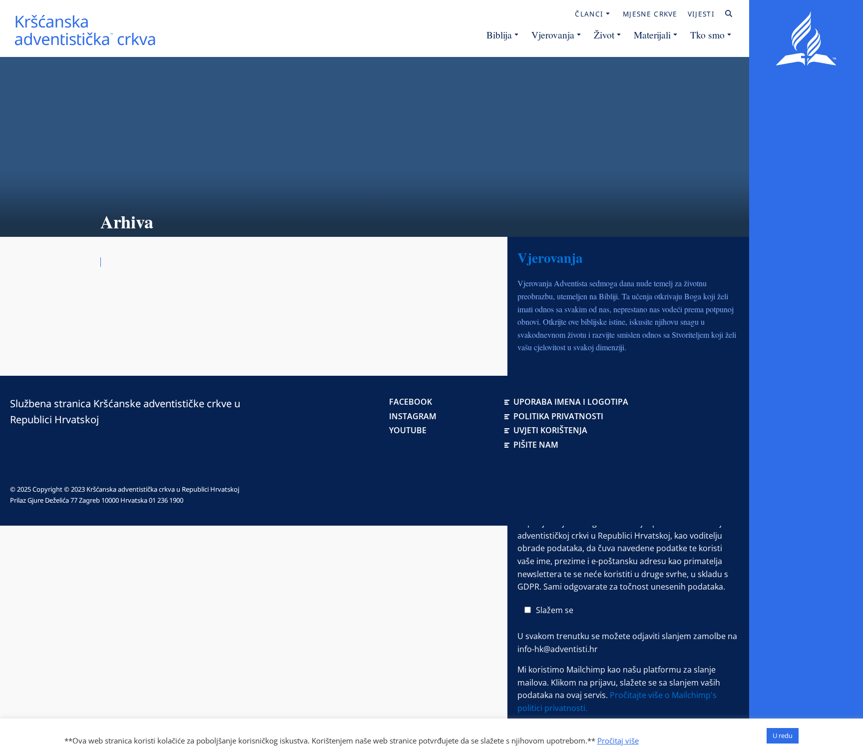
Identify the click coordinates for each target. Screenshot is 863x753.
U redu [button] (783, 735)
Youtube (408, 430)
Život (604, 34)
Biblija (499, 34)
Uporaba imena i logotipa (570, 401)
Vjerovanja (552, 34)
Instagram (412, 416)
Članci (589, 13)
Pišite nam (535, 444)
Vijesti (701, 13)
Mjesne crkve (650, 13)
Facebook (410, 401)
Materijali (652, 34)
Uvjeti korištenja (550, 430)
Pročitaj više (618, 741)
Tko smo (707, 34)
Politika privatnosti (558, 416)
